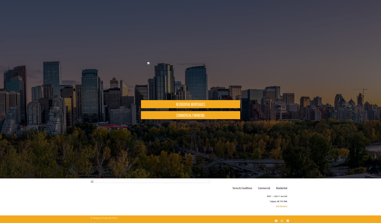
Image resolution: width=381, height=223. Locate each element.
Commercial (264, 188)
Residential (281, 188)
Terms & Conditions (242, 188)
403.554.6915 (281, 206)
